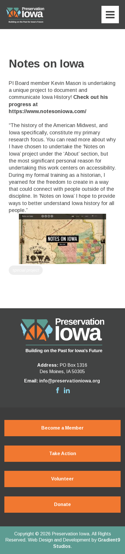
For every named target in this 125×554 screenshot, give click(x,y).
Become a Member (62, 427)
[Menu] (110, 14)
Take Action (62, 453)
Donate (62, 504)
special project (25, 270)
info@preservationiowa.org (69, 380)
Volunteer (62, 478)
